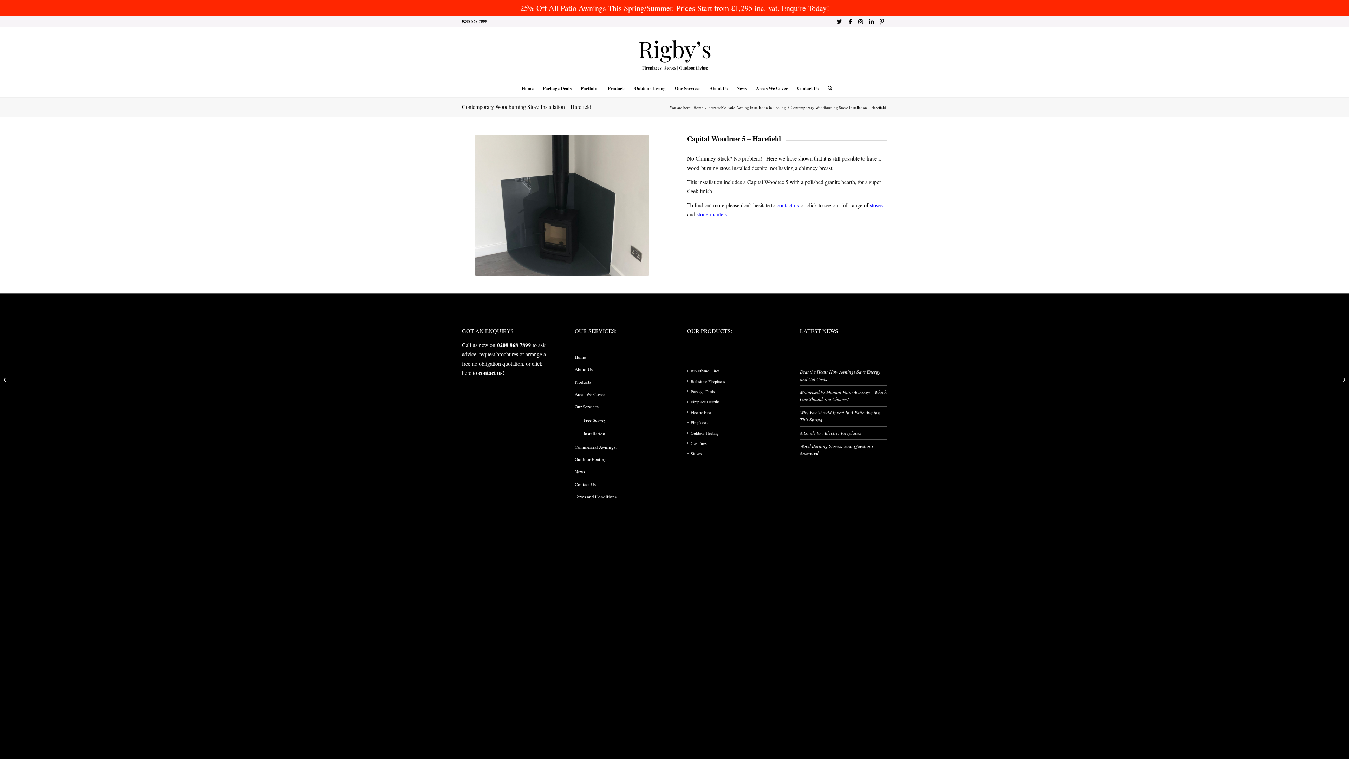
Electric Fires (701, 412)
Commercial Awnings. (596, 447)
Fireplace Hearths (705, 401)
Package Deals (703, 391)
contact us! (491, 373)
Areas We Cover (590, 394)
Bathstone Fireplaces (708, 381)
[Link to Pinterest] (881, 21)
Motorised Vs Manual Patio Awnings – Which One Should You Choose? (843, 395)
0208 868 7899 (514, 345)
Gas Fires (699, 443)
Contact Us (585, 484)
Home (580, 357)
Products (583, 382)
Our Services (587, 406)
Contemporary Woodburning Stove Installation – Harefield (526, 106)
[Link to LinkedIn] (871, 21)
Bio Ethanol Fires (705, 371)
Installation (594, 433)
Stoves (696, 453)
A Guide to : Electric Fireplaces (830, 432)
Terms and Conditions (596, 496)
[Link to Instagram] (860, 21)
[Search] (827, 88)
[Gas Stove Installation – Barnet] (5, 379)
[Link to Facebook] (850, 21)
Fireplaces (699, 422)
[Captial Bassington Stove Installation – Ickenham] (1343, 379)
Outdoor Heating (591, 459)
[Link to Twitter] (839, 21)
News (580, 471)
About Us (584, 369)
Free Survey (595, 420)
